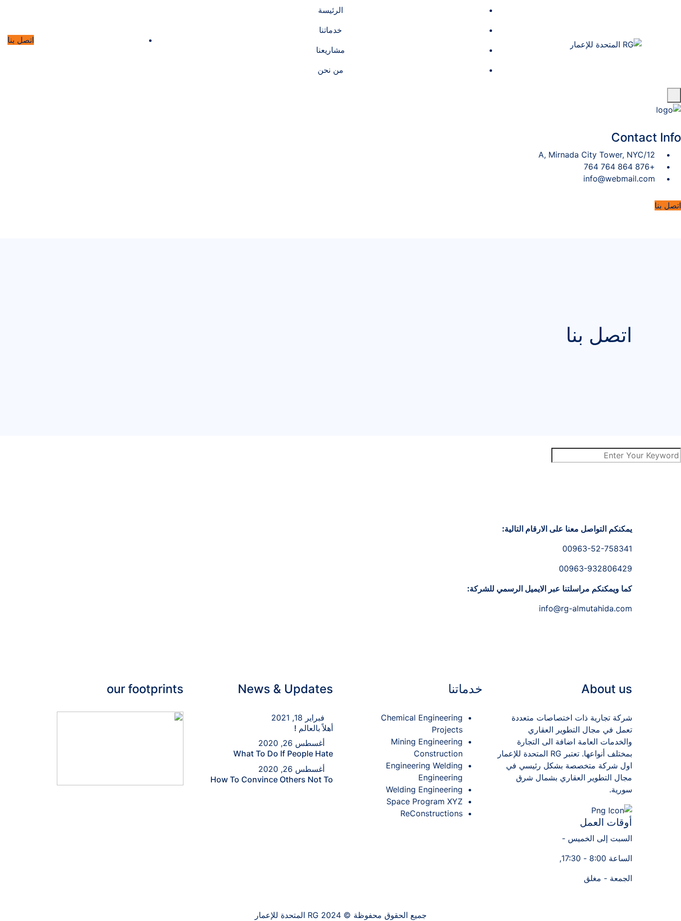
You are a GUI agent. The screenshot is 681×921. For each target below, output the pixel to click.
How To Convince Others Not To (271, 779)
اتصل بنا (20, 40)
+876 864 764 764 (619, 167)
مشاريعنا (330, 50)
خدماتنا (330, 30)
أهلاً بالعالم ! (313, 728)
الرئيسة (330, 10)
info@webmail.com (619, 179)
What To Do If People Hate (283, 753)
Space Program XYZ (424, 801)
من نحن (330, 70)
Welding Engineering (424, 789)
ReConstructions (431, 813)
